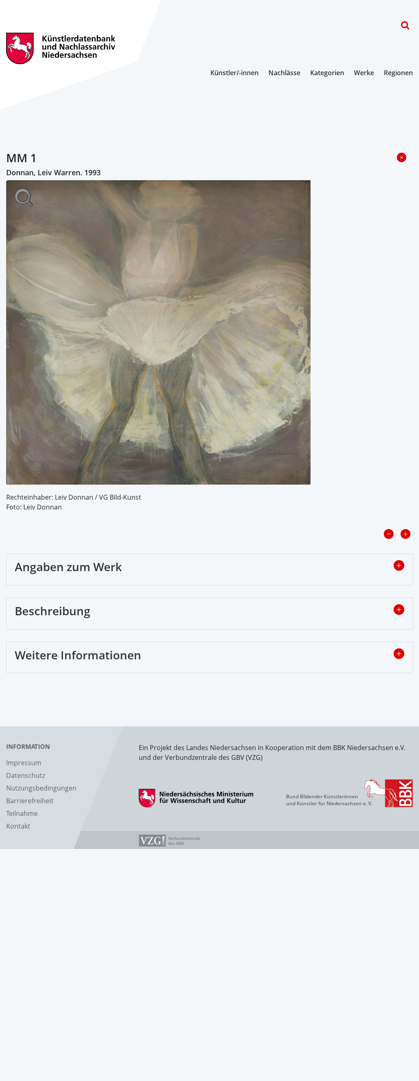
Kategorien (327, 72)
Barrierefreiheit (30, 800)
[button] (399, 565)
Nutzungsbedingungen (41, 788)
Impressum (23, 762)
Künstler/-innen (234, 72)
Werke (364, 72)
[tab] (209, 569)
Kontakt (18, 826)
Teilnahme (22, 813)
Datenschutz (25, 775)
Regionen (398, 72)
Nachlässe (284, 72)
